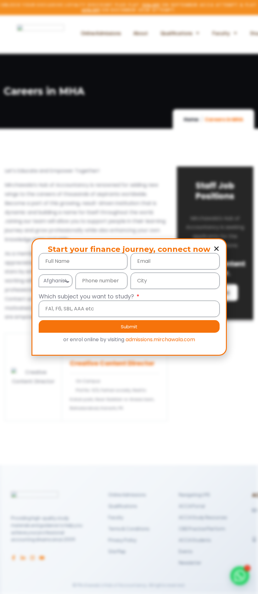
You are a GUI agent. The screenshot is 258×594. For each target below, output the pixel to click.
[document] (129, 297)
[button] (216, 249)
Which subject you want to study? (87, 296)
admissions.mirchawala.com (160, 339)
